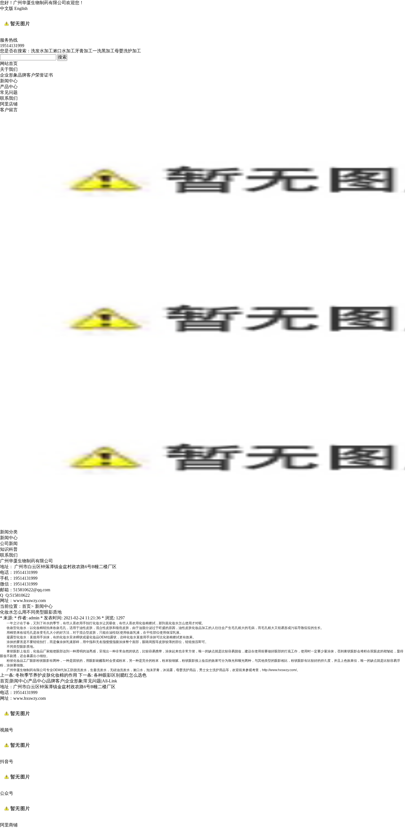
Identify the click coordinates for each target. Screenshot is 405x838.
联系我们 (9, 98)
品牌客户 (26, 75)
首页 (26, 606)
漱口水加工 (64, 50)
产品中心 (9, 86)
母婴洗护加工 (128, 50)
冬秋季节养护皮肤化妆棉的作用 (46, 675)
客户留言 (9, 109)
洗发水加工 (42, 50)
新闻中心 (9, 80)
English (21, 8)
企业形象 (9, 75)
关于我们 (9, 69)
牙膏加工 (84, 50)
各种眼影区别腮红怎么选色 (120, 675)
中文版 (6, 8)
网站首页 (9, 63)
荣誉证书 (44, 75)
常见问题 (9, 92)
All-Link (109, 681)
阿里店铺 (9, 104)
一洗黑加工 (104, 50)
